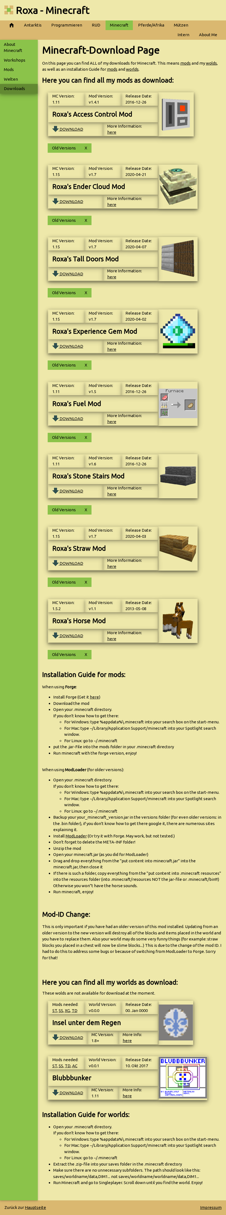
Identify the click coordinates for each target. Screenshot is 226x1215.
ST (54, 1010)
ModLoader (76, 836)
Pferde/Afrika (151, 25)
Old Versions (64, 148)
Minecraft (119, 25)
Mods (9, 69)
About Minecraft (13, 47)
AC (74, 1065)
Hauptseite (35, 1207)
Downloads (14, 88)
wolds (211, 63)
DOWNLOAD (71, 129)
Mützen (181, 25)
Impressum (211, 1207)
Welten (11, 79)
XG (67, 1010)
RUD (96, 25)
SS (61, 1010)
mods (185, 63)
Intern (183, 34)
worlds (132, 69)
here (111, 132)
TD (74, 1010)
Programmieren (66, 25)
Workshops (14, 60)
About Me (208, 34)
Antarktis (33, 25)
